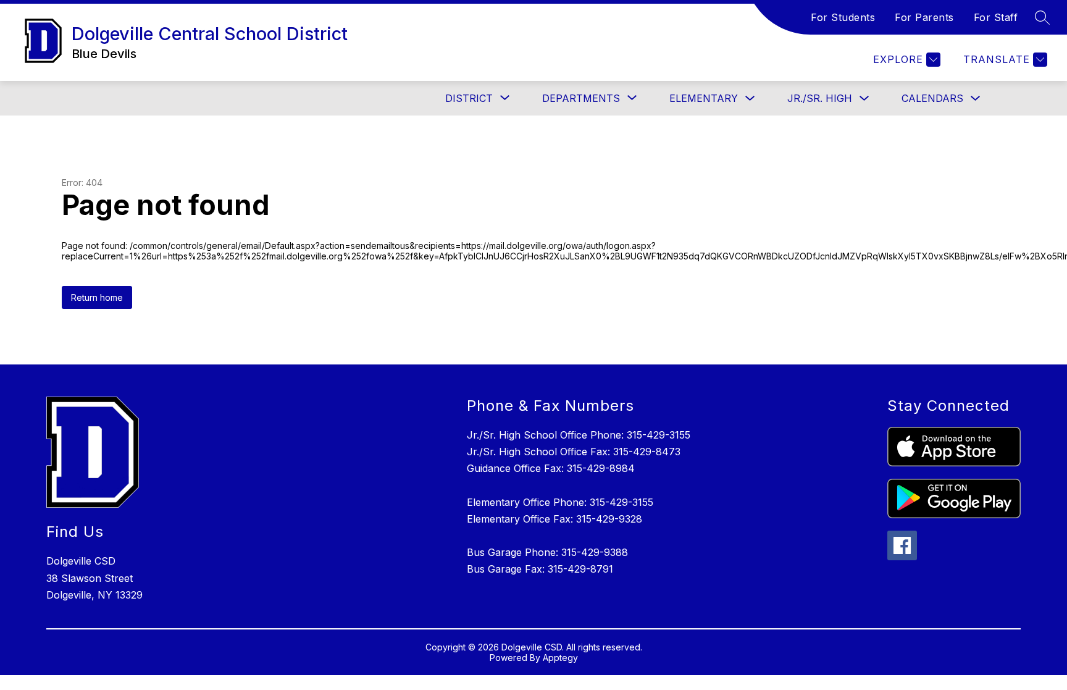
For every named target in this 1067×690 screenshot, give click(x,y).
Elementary (703, 98)
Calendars (932, 98)
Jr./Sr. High (819, 98)
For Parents (924, 17)
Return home (97, 297)
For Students (843, 17)
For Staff (996, 17)
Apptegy (560, 657)
